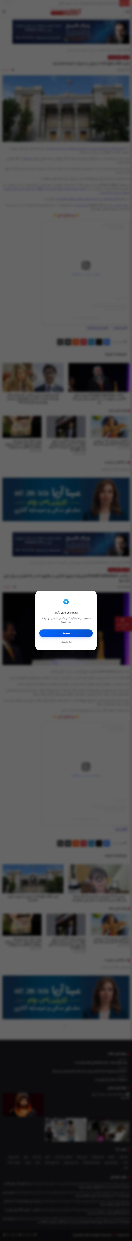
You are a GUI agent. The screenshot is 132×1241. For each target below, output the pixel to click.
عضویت (66, 633)
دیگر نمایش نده (66, 642)
